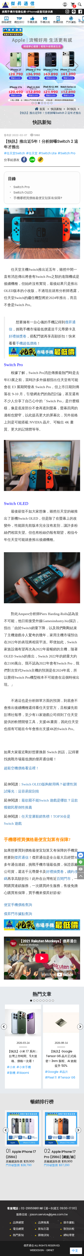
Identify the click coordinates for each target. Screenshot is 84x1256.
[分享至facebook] (24, 160)
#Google (51, 1072)
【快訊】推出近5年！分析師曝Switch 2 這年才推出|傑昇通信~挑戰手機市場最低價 (23, 7)
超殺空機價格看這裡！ (21, 768)
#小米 (11, 1067)
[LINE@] (74, 12)
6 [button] (48, 103)
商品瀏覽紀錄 (80, 869)
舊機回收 (58, 22)
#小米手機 (23, 1067)
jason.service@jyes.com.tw (49, 1214)
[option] (42, 66)
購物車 (74, 6)
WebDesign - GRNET (42, 1250)
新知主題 (43, 1229)
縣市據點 (68, 1222)
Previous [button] (8, 66)
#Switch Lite (47, 153)
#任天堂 (32, 153)
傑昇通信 (21, 857)
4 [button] (42, 103)
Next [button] (76, 66)
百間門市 (64, 879)
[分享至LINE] (32, 160)
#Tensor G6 (66, 1077)
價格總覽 (6, 22)
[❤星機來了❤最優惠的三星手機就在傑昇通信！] (42, 66)
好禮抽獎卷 (17, 336)
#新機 (11, 1073)
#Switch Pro (66, 153)
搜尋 (79, 4)
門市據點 (71, 22)
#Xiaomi (22, 1073)
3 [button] (39, 103)
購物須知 (43, 1235)
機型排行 (19, 22)
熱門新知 (18, 1235)
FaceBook (80, 855)
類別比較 (68, 1229)
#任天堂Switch (14, 153)
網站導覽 (68, 1235)
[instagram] (67, 12)
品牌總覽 (18, 1222)
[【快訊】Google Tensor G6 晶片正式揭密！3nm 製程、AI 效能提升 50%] (61, 1023)
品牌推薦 (43, 1222)
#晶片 (63, 1072)
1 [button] (33, 103)
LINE (80, 862)
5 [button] (45, 103)
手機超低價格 (26, 343)
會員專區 (65, 4)
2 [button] (36, 103)
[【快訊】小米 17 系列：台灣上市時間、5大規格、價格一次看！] (23, 1023)
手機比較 (45, 22)
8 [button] (53, 1001)
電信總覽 (18, 1229)
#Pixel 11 (51, 1077)
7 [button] (51, 103)
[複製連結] (40, 160)
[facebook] (80, 12)
